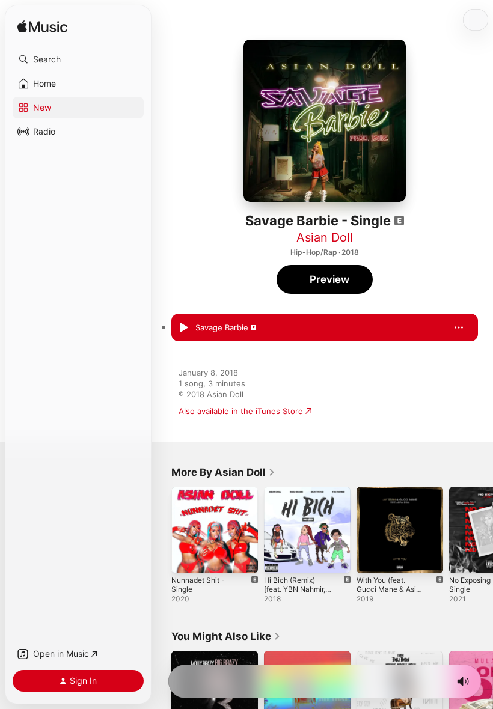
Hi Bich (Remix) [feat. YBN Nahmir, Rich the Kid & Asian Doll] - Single (297, 594)
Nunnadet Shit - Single (198, 585)
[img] (42, 27)
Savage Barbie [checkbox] (221, 327)
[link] (223, 472)
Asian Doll (324, 237)
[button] (78, 59)
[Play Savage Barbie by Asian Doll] (183, 327)
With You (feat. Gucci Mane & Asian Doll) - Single (390, 589)
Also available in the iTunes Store (241, 411)
